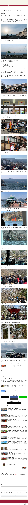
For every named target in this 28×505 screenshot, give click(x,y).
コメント (2, 475)
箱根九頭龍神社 (2, 13)
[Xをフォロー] (14, 403)
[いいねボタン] (1, 370)
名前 (2, 484)
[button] (14, 399)
